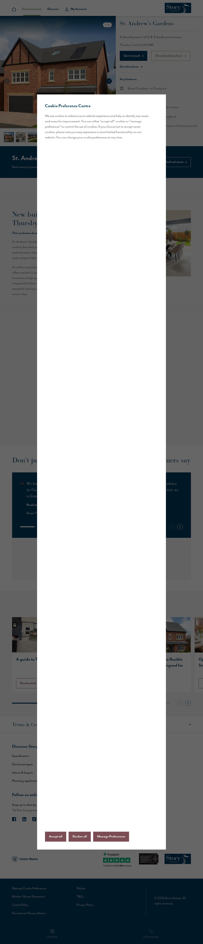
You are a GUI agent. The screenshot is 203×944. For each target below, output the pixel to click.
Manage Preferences (111, 836)
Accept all (55, 836)
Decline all (80, 836)
